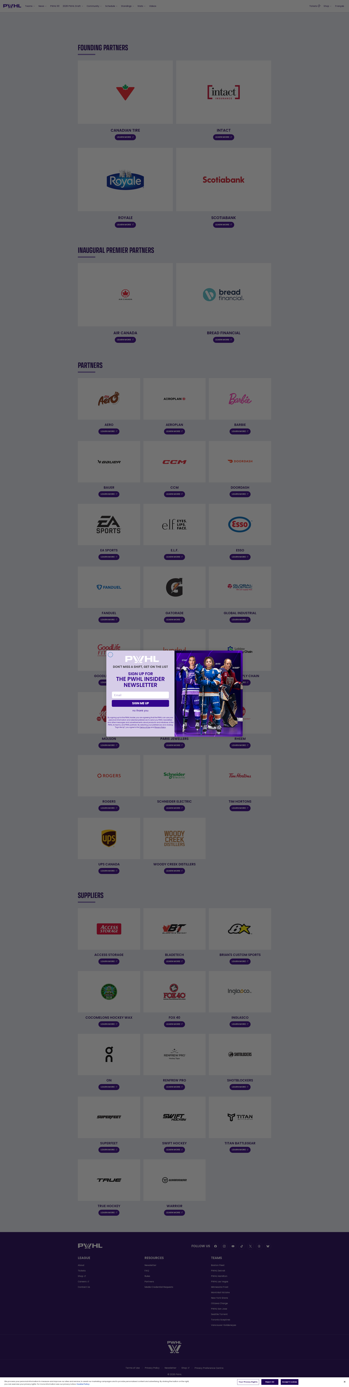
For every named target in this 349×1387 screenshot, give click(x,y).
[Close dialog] (110, 654)
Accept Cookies (289, 1382)
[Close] (345, 1382)
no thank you (140, 710)
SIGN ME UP (140, 703)
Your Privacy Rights (248, 1382)
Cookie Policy (82, 1384)
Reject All (269, 1382)
